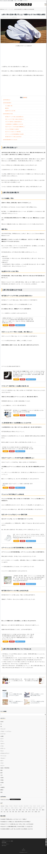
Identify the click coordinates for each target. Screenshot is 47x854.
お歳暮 (1, 736)
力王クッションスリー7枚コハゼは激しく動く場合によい (14, 119)
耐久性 (19, 811)
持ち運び (33, 809)
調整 (26, 811)
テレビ (1, 750)
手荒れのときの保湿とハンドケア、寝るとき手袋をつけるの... (37, 694)
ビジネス (40, 807)
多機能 (20, 809)
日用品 (1, 780)
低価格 (6, 809)
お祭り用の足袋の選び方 (7, 102)
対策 (30, 809)
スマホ (1, 746)
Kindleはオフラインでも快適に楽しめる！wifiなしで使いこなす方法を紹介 (16, 824)
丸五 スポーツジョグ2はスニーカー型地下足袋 (13, 131)
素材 (16, 811)
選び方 (29, 811)
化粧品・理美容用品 (4, 768)
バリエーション (35, 807)
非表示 (25, 97)
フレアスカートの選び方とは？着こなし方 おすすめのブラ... (37, 702)
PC (1, 724)
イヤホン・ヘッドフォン (5, 731)
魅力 (39, 811)
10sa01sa (15, 17)
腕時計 (1, 789)
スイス (2, 807)
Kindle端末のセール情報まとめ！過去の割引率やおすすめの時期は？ (15, 821)
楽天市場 (12, 325)
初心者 (13, 809)
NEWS (1, 721)
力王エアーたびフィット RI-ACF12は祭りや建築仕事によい (15, 126)
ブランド (2, 809)
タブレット (2, 748)
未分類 (1, 782)
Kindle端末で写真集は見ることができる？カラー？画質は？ (13, 819)
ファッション (10, 17)
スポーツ (2, 743)
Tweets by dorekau (4, 799)
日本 (40, 809)
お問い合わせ (4, 845)
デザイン (24, 807)
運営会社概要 (4, 842)
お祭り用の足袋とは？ (6, 99)
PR (1, 726)
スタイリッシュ (7, 807)
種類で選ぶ (7, 108)
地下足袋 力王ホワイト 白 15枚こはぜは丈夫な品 (13, 136)
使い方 (10, 809)
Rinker (18, 377)
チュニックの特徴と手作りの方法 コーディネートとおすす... (15, 694)
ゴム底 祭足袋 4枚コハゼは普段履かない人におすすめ (14, 124)
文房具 (1, 777)
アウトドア (2, 729)
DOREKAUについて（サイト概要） (7, 841)
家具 (1, 772)
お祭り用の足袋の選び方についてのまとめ (10, 139)
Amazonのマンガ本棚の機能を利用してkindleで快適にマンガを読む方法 (16, 826)
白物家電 (2, 787)
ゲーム (1, 741)
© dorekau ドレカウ (23, 852)
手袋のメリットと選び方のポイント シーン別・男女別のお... (16, 702)
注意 (4, 811)
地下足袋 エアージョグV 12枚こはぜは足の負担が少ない (14, 116)
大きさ (24, 809)
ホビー (1, 760)
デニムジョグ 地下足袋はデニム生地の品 (12, 129)
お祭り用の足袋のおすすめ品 (8, 113)
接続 (37, 809)
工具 (1, 775)
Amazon (5, 325)
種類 (13, 811)
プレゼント (2, 758)
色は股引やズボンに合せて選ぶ (10, 110)
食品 (1, 792)
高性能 (36, 811)
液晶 (7, 811)
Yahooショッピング (20, 325)
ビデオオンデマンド (4, 753)
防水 (32, 811)
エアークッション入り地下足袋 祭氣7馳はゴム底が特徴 (14, 134)
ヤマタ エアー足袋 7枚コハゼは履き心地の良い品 (13, 121)
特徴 (10, 811)
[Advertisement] (23, 57)
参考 (17, 809)
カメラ (1, 738)
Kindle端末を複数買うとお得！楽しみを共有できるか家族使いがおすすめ (16, 829)
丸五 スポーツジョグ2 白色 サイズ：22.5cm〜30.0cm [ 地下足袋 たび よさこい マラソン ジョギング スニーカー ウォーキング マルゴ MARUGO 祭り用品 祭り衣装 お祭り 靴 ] (29, 536)
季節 (1, 770)
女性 (27, 809)
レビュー (2, 765)
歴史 (1, 811)
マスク (1, 763)
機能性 (43, 809)
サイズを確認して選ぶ (9, 105)
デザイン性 (29, 807)
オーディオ (2, 733)
